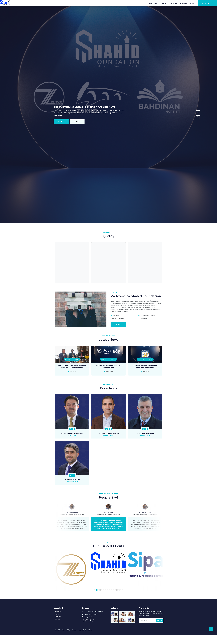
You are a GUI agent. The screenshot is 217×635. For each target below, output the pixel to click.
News (164, 3)
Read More (61, 122)
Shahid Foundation (60, 630)
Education (113, 359)
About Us (58, 611)
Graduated (183, 3)
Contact (192, 3)
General (76, 359)
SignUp (159, 620)
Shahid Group (206, 3)
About (156, 3)
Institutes (173, 3)
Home (150, 3)
